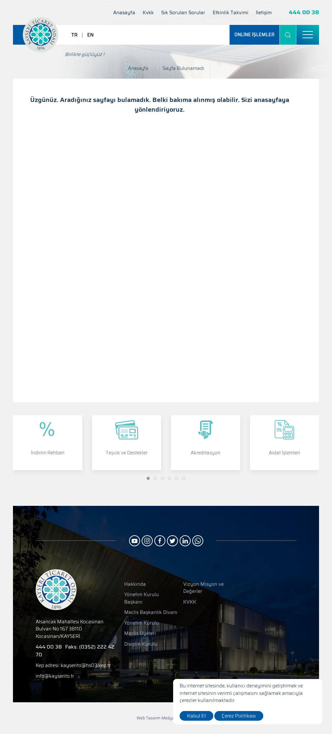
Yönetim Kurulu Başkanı (141, 598)
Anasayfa (124, 13)
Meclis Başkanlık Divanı (150, 612)
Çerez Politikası (239, 716)
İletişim (264, 13)
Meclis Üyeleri (140, 633)
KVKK (189, 602)
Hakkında (135, 584)
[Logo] (40, 34)
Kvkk (148, 13)
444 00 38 (304, 12)
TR (74, 35)
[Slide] (148, 478)
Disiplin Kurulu (140, 644)
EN (90, 35)
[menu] (307, 34)
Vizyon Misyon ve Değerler (203, 588)
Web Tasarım (148, 718)
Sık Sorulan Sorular (183, 13)
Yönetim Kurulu (141, 623)
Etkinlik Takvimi (230, 13)
